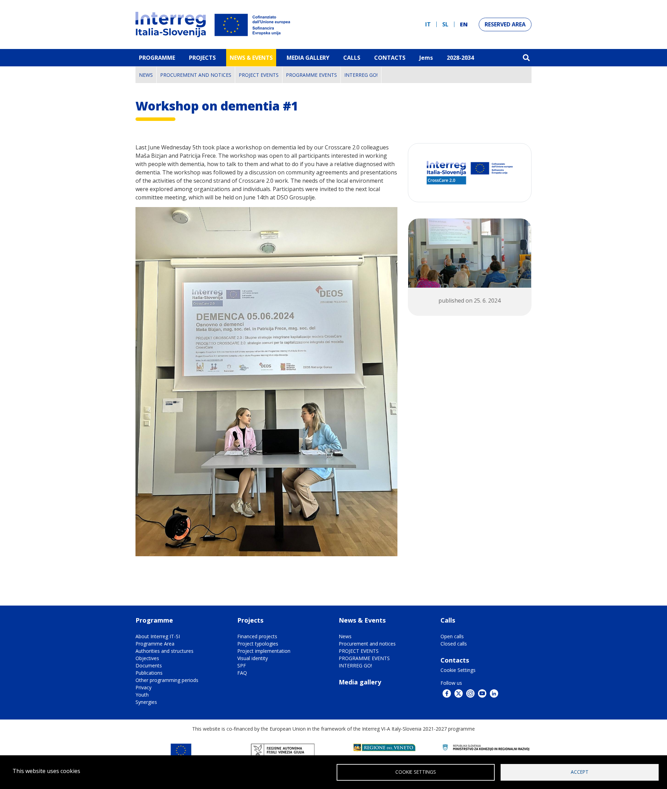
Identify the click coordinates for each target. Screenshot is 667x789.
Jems (426, 57)
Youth (142, 694)
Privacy (143, 687)
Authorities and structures (164, 651)
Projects (202, 57)
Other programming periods (166, 680)
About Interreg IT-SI (157, 636)
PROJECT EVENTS (259, 75)
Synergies (146, 702)
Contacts (389, 57)
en (464, 24)
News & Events (251, 57)
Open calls (452, 636)
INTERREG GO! (361, 75)
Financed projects (257, 636)
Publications (149, 672)
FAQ (242, 672)
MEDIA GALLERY (308, 57)
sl (445, 24)
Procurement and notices (195, 75)
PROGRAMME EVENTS (311, 75)
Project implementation (263, 651)
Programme (157, 57)
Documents (148, 665)
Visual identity (252, 658)
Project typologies (257, 643)
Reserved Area (505, 24)
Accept (579, 772)
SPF (241, 665)
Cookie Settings (458, 670)
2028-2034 (460, 57)
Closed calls (453, 643)
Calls (351, 57)
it (428, 24)
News (146, 75)
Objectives (147, 658)
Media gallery (360, 682)
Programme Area (154, 643)
